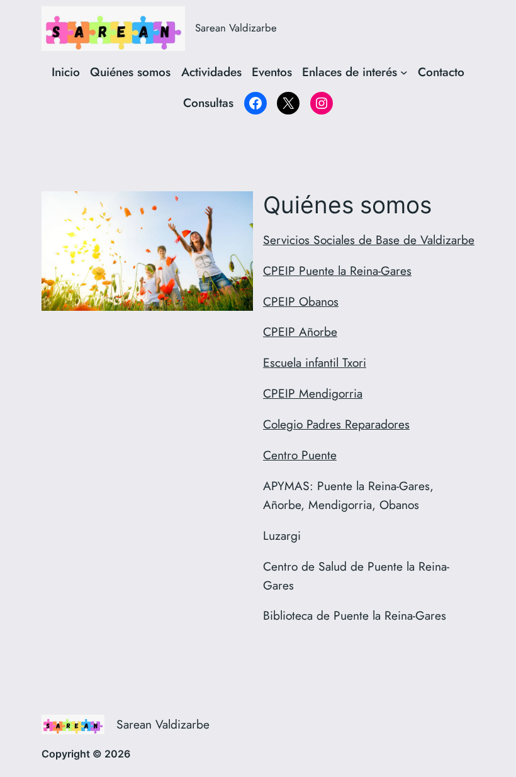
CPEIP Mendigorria (312, 393)
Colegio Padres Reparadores (336, 424)
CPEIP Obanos (301, 301)
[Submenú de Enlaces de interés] (404, 72)
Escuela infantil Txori (314, 362)
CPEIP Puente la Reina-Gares (337, 270)
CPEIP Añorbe (300, 331)
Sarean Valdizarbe (236, 27)
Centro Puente (300, 455)
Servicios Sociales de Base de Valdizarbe (368, 240)
